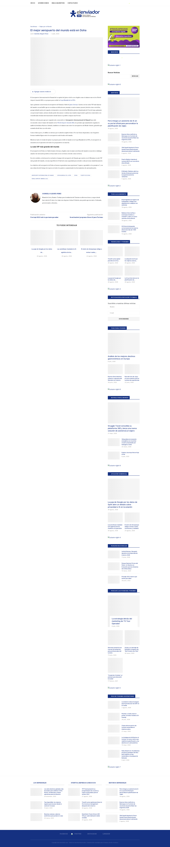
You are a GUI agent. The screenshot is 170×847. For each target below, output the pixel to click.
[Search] (139, 3)
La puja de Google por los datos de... (114, 279)
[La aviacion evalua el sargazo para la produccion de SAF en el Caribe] (114, 705)
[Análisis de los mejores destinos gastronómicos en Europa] (124, 343)
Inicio (32, 3)
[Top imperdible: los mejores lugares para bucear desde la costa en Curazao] (36, 805)
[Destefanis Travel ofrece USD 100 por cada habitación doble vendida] (74, 817)
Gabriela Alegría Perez (41, 34)
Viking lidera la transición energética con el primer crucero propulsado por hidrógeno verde (129, 441)
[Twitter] (129, 3)
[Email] (135, 3)
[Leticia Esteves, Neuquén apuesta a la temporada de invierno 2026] (114, 554)
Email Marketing (58, 3)
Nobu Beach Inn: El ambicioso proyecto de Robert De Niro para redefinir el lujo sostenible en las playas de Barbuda (131, 754)
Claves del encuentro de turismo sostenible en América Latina (129, 727)
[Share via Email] (69, 187)
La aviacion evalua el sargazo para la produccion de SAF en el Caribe (130, 703)
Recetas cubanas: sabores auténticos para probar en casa (53, 815)
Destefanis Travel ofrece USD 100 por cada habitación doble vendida (91, 815)
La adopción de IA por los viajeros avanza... (131, 259)
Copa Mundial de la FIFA (67, 100)
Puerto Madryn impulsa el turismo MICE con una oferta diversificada (130, 161)
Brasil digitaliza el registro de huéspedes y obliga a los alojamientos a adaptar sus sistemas (130, 202)
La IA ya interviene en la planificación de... (132, 279)
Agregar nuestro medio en (41, 91)
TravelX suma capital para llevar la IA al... (114, 259)
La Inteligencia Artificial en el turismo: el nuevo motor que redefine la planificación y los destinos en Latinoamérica (130, 740)
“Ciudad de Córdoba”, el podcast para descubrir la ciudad (115, 677)
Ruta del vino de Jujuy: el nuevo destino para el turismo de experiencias (132, 378)
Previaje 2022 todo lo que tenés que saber (129, 577)
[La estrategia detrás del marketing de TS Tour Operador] (124, 611)
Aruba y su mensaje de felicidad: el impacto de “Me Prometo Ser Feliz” (132, 649)
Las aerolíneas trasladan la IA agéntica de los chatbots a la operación (115, 526)
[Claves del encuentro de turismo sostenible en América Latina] (114, 729)
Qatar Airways (73, 104)
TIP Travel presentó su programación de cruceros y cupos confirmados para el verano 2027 (90, 791)
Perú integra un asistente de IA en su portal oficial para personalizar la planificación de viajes (123, 123)
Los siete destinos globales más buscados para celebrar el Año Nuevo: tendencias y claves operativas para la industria (53, 791)
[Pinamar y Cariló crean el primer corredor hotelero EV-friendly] (114, 717)
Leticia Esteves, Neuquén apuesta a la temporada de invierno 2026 (130, 553)
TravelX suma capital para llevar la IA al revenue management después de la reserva (92, 803)
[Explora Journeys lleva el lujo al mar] (114, 455)
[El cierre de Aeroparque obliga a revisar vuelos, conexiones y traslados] (91, 237)
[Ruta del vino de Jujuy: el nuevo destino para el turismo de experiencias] (132, 369)
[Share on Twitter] (65, 187)
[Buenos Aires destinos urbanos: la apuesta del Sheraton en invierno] (115, 369)
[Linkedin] (133, 3)
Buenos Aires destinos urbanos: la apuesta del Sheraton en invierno (115, 378)
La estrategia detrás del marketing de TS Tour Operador (122, 621)
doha (75, 175)
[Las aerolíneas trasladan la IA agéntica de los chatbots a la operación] (66, 237)
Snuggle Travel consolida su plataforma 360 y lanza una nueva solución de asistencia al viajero (122, 428)
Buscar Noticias (114, 72)
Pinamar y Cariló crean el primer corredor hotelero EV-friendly (130, 715)
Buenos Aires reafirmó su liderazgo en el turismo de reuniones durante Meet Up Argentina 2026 (130, 136)
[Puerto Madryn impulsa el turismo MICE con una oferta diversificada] (114, 162)
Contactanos (73, 3)
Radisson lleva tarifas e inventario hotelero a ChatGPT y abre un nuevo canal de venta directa (129, 215)
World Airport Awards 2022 (65, 123)
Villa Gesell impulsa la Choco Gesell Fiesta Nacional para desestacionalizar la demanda (130, 149)
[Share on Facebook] (63, 187)
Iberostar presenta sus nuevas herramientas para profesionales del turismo (115, 650)
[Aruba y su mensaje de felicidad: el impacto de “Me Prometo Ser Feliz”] (132, 637)
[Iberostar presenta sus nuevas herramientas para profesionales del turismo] (115, 637)
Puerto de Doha (85, 175)
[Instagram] (131, 3)
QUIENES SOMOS (43, 3)
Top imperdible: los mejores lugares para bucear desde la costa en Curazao (53, 803)
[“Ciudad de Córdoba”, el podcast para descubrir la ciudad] (115, 665)
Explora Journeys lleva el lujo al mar (130, 453)
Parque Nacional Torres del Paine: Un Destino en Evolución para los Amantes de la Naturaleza (130, 565)
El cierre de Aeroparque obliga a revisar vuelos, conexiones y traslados (132, 526)
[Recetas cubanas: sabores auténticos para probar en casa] (36, 817)
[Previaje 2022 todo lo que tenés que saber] (114, 580)
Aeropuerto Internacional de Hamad (43, 175)
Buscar (135, 76)
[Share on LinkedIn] (67, 187)
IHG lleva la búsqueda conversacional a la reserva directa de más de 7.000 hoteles (130, 228)
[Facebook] (127, 3)
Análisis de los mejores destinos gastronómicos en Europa (121, 357)
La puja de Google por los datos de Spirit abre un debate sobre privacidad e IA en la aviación (122, 504)
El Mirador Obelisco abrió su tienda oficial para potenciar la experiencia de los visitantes (130, 173)
